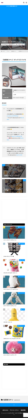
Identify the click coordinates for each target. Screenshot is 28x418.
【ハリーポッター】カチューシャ (9, 240)
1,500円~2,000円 (20, 44)
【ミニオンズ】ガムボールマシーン (10, 272)
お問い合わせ (5, 410)
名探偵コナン (12, 44)
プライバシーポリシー (14, 410)
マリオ (23, 309)
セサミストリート (21, 325)
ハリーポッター (21, 227)
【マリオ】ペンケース (7, 322)
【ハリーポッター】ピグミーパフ (9, 355)
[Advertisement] (14, 22)
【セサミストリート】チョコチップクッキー (12, 338)
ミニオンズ (22, 260)
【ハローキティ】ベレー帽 (8, 256)
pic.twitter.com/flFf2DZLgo (12, 115)
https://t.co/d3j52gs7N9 (17, 136)
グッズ (8, 51)
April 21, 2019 (19, 155)
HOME (3, 51)
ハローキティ (22, 243)
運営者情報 (23, 410)
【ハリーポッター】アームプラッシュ (10, 289)
